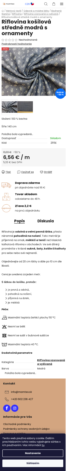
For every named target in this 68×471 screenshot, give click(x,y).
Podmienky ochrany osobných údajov (26, 429)
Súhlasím (32, 463)
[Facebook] (6, 408)
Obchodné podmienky (17, 424)
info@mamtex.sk (21, 392)
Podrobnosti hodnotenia (17, 44)
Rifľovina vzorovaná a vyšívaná (51, 362)
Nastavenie (33, 453)
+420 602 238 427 (22, 399)
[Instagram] (14, 408)
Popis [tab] (19, 221)
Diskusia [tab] (45, 221)
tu (43, 445)
